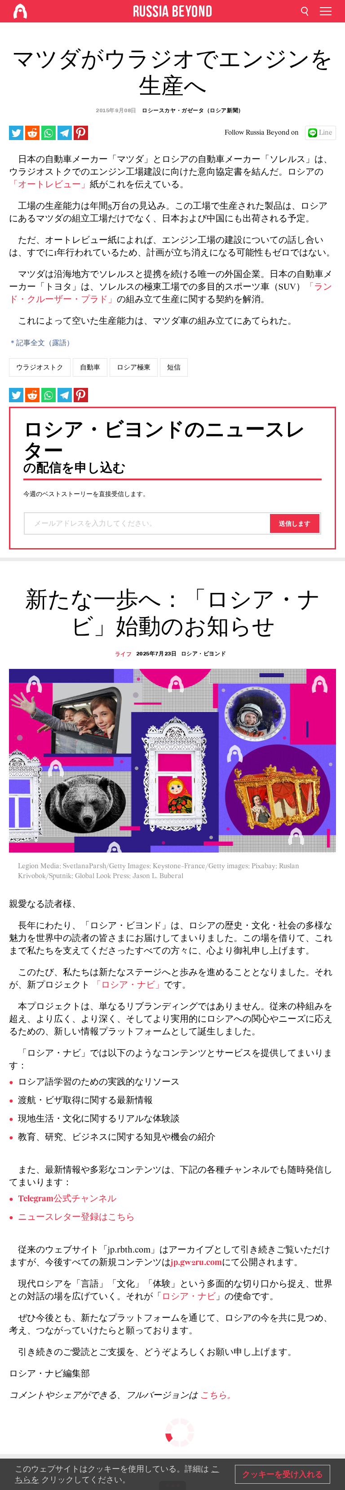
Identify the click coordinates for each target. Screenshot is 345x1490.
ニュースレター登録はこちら (76, 1217)
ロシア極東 (133, 367)
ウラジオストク (39, 367)
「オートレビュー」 (49, 184)
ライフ (123, 654)
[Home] (20, 11)
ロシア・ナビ (189, 1296)
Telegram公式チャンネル (67, 1199)
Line (325, 132)
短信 (174, 367)
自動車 (90, 367)
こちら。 (218, 1395)
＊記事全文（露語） (41, 342)
